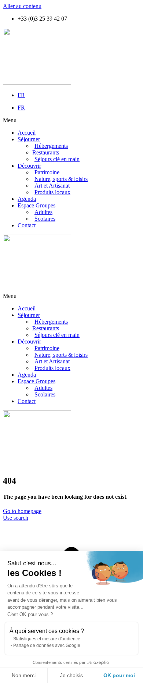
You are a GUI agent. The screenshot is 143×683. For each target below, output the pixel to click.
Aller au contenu (22, 6)
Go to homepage (22, 511)
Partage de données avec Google (46, 645)
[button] (71, 120)
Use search (15, 518)
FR (21, 95)
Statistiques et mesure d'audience (46, 638)
